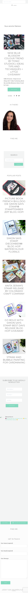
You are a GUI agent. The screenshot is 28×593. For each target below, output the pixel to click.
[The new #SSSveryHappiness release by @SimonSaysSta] (14, 496)
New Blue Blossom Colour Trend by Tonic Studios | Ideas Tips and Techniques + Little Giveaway (14, 64)
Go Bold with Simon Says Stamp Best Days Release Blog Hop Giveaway (14, 325)
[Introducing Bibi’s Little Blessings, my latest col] (14, 446)
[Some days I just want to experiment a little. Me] (14, 512)
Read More (14, 89)
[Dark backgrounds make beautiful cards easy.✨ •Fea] (14, 463)
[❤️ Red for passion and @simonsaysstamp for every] (14, 479)
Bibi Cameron (14, 11)
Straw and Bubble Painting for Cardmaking (14, 360)
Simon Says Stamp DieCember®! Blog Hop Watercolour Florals (14, 245)
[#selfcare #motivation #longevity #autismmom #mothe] (14, 430)
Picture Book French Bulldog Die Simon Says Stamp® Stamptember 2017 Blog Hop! (14, 205)
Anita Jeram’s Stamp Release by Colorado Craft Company (14, 289)
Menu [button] (15, 5)
